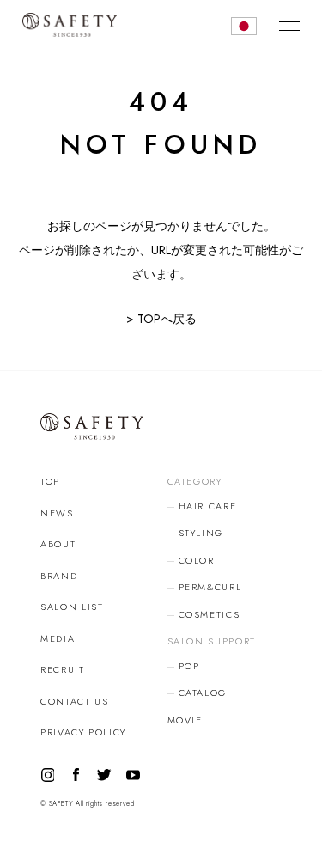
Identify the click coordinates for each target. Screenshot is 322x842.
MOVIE (185, 720)
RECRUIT (62, 669)
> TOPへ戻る (161, 318)
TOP (50, 481)
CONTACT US (74, 701)
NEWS (57, 513)
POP (189, 666)
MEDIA (57, 638)
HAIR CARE (208, 506)
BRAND (58, 576)
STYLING (201, 533)
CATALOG (203, 692)
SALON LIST (72, 606)
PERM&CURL (210, 587)
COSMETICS (209, 614)
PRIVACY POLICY (83, 732)
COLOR (197, 560)
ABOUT (58, 544)
